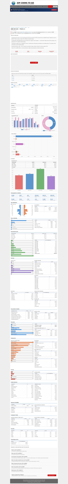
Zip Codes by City (33, 6)
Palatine (21, 32)
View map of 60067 (34, 62)
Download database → (51, 475)
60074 (27, 84)
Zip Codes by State (21, 6)
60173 (42, 84)
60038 (12, 84)
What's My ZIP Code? (39, 6)
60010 (42, 85)
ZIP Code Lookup (45, 6)
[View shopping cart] (55, 6)
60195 (34, 84)
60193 (49, 85)
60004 (14, 85)
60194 (24, 85)
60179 (51, 84)
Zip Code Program (30, 482)
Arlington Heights (18, 85)
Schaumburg (27, 85)
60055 (20, 84)
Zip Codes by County (27, 6)
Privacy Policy (38, 482)
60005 (32, 85)
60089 (12, 87)
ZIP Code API (50, 6)
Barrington (45, 85)
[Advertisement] (34, 19)
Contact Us (34, 482)
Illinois (24, 32)
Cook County (29, 32)
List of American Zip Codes (14, 6)
